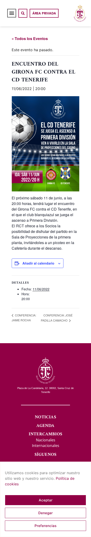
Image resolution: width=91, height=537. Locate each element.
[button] (11, 13)
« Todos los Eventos (30, 38)
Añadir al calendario (38, 263)
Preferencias (45, 526)
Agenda (45, 426)
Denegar (45, 513)
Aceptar (45, 500)
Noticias (45, 417)
